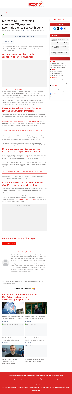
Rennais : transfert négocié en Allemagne (58, 81)
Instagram (42, 375)
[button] (1, 15)
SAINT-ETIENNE (48, 10)
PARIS (2, 10)
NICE (36, 10)
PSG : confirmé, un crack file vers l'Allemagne (59, 83)
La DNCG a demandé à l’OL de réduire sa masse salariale (17, 90)
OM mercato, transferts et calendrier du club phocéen (59, 53)
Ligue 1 (62, 10)
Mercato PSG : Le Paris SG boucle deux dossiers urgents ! (34, 339)
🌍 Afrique (53, 93)
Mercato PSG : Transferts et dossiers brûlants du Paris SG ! (58, 47)
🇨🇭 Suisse (52, 61)
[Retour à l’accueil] (36, 4)
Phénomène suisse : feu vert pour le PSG (58, 65)
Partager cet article (10, 243)
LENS (32, 10)
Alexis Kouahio (31, 252)
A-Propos (30, 379)
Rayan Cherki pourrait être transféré (25, 199)
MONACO (23, 10)
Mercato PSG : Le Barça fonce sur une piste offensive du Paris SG (12, 318)
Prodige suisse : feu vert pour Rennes (57, 67)
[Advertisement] (24, 74)
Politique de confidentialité (49, 379)
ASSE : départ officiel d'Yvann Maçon (57, 90)
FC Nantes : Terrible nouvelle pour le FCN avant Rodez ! (34, 360)
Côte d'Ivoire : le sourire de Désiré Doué (58, 98)
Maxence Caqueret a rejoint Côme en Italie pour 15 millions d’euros (20, 121)
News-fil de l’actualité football (57, 50)
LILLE (28, 10)
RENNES (18, 10)
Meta (38, 375)
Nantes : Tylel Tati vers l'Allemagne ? (57, 79)
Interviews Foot (31, 375)
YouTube (51, 375)
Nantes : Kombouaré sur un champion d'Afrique (59, 96)
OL (28, 157)
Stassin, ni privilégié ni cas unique (56, 75)
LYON (13, 10)
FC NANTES (41, 10)
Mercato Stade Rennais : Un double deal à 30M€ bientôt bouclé (9, 361)
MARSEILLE (7, 10)
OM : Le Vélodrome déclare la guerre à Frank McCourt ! (10, 339)
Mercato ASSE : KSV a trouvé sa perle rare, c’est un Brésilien (35, 318)
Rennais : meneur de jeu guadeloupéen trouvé (59, 88)
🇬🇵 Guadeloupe (54, 85)
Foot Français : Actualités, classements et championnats (59, 40)
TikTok (47, 375)
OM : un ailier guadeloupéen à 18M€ (57, 86)
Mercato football (23, 375)
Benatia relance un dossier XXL (56, 71)
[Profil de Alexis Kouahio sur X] (22, 274)
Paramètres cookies (58, 375)
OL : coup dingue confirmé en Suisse (57, 63)
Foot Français (4, 12)
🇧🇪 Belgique (53, 69)
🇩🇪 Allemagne (54, 77)
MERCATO (56, 10)
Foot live (17, 375)
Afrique (10, 12)
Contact (37, 379)
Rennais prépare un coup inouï (56, 73)
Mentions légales (20, 379)
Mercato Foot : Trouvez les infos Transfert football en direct (59, 43)
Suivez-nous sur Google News (23, 288)
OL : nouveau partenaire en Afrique (57, 94)
